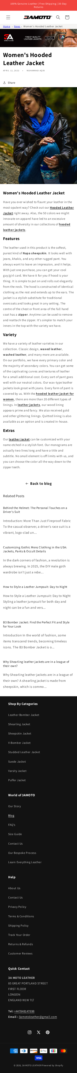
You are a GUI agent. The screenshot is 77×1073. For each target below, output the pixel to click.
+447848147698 (24, 1011)
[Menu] (8, 17)
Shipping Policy (18, 925)
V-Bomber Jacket (19, 743)
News (17, 26)
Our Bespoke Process (22, 853)
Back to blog (41, 483)
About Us (14, 888)
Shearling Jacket (19, 724)
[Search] (58, 17)
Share (11, 82)
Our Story (14, 806)
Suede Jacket (17, 761)
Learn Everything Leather (24, 862)
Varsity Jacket (17, 771)
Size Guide (15, 834)
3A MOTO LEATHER (32, 1065)
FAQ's (11, 825)
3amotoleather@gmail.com (38, 1017)
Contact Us (15, 843)
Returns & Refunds (20, 944)
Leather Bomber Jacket (23, 715)
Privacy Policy (17, 907)
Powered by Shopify (52, 1065)
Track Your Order (19, 935)
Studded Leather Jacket (24, 752)
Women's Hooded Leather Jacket (42, 26)
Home (6, 26)
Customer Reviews (20, 953)
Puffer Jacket (17, 780)
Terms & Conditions (21, 916)
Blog (11, 815)
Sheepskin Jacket (19, 733)
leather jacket (19, 439)
